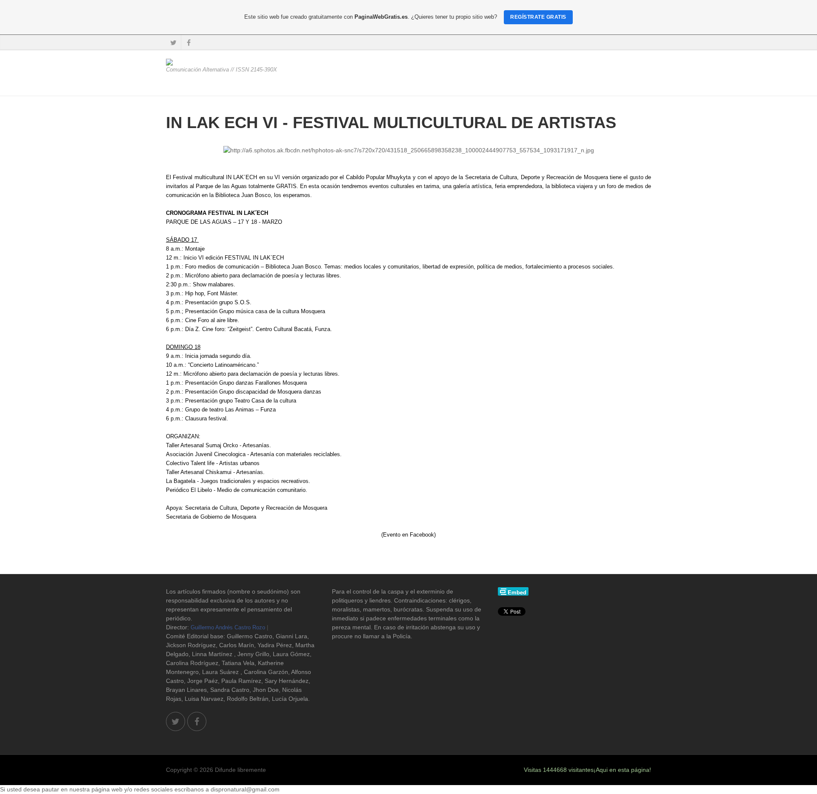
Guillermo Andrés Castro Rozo (228, 627)
